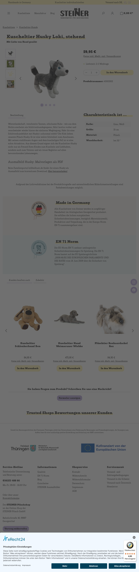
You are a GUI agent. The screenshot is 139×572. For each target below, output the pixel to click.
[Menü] (134, 542)
